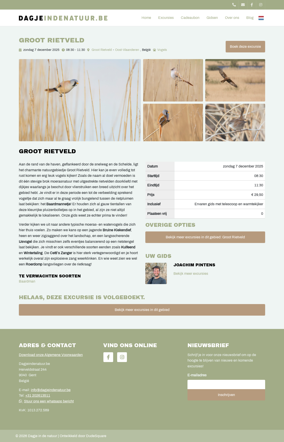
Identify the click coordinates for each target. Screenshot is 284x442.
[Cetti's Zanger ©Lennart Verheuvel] (235, 122)
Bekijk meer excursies (191, 273)
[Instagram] (260, 5)
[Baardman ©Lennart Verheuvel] (80, 100)
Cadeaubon (190, 18)
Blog (250, 18)
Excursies (166, 18)
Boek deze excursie (245, 46)
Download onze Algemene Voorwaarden (51, 355)
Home (146, 18)
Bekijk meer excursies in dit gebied (142, 310)
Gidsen (212, 18)
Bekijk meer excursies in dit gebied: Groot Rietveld (205, 237)
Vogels (162, 50)
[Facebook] (251, 5)
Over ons (232, 18)
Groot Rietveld (102, 50)
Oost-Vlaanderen (127, 50)
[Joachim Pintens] (156, 273)
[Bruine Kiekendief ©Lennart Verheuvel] (235, 80)
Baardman (27, 281)
